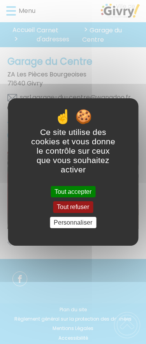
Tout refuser (73, 207)
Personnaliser (73, 222)
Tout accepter (73, 191)
